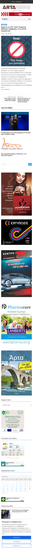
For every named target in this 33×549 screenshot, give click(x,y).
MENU (5, 19)
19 (3, 488)
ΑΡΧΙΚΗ (13, 1)
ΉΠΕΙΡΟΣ (4, 24)
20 (7, 488)
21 (12, 488)
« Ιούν (2, 493)
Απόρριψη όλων (17, 545)
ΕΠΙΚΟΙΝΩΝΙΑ (18, 1)
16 (20, 486)
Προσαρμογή (16, 541)
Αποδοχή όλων (16, 537)
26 (3, 491)
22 (16, 488)
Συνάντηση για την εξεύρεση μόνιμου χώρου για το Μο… (20, 510)
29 (16, 491)
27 (7, 491)
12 (3, 486)
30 (20, 491)
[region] (16, 534)
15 (16, 486)
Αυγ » (6, 493)
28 (12, 491)
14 (12, 486)
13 (7, 486)
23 (20, 488)
